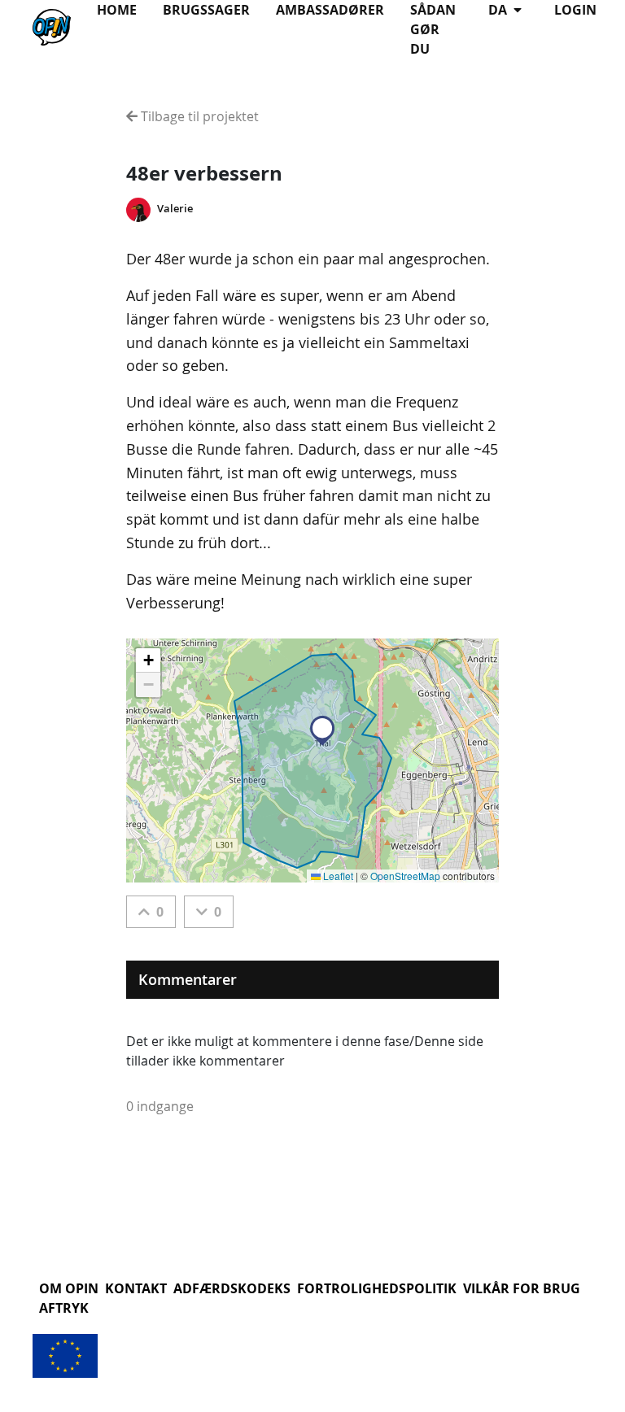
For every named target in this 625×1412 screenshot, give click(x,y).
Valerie (175, 209)
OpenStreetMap (405, 875)
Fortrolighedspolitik (377, 1288)
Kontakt (136, 1288)
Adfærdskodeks (232, 1288)
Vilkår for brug (521, 1288)
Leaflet (337, 875)
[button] (322, 730)
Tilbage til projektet (198, 116)
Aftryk (64, 1308)
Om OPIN (68, 1288)
